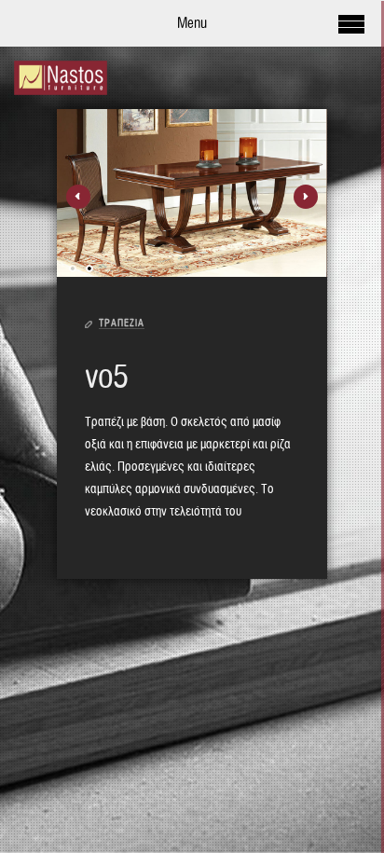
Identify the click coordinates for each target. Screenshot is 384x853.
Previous (78, 197)
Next (306, 197)
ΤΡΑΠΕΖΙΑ (121, 323)
